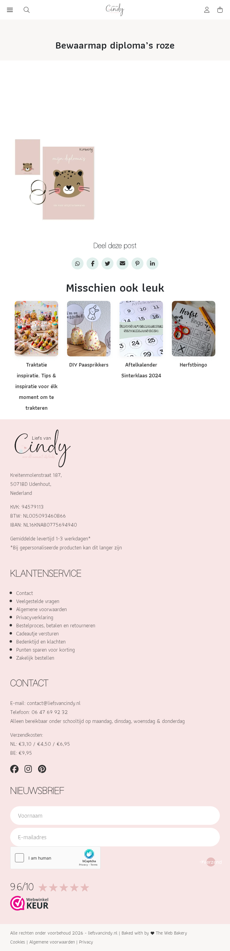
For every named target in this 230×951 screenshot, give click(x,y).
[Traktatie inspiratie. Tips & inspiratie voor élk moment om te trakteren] (36, 328)
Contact (24, 593)
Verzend (210, 862)
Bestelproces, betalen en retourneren (55, 625)
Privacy (86, 942)
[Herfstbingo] (193, 328)
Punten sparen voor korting (45, 649)
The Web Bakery (171, 933)
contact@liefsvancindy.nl (54, 703)
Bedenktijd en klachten (41, 641)
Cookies (17, 942)
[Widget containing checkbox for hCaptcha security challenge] (55, 857)
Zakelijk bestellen (35, 657)
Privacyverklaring (34, 617)
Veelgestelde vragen (37, 601)
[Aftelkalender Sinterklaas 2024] (141, 328)
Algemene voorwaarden (41, 609)
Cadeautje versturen (37, 633)
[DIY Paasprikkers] (89, 328)
